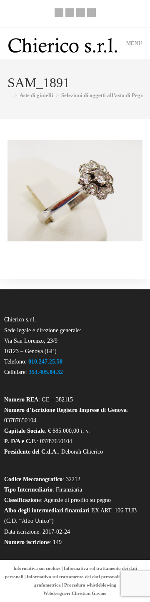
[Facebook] (69, 12)
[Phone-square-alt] (59, 12)
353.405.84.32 (46, 372)
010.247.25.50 (45, 362)
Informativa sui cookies (36, 568)
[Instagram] (80, 12)
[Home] (10, 95)
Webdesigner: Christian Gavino (75, 593)
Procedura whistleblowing (90, 584)
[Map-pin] (91, 12)
